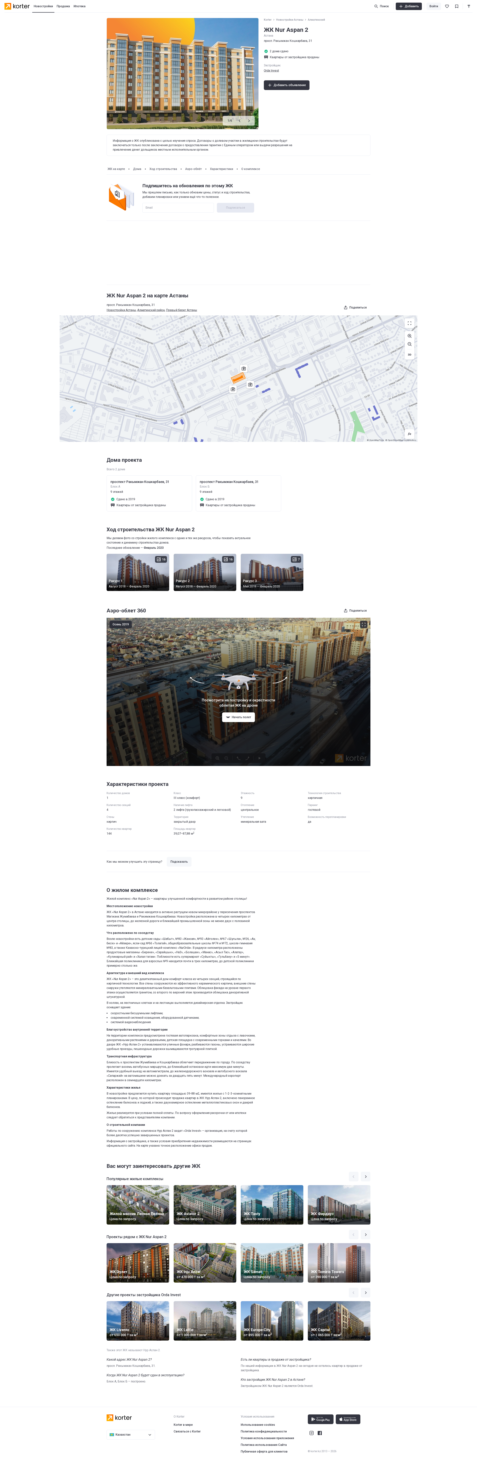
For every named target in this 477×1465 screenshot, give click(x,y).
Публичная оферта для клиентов (264, 1451)
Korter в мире (183, 1425)
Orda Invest (271, 70)
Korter (268, 19)
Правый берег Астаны (181, 310)
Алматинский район (151, 310)
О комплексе (250, 169)
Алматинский (316, 19)
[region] (238, 378)
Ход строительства (163, 169)
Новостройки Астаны (289, 19)
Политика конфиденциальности (264, 1431)
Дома (137, 169)
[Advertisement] (238, 253)
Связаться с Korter (187, 1431)
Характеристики (221, 169)
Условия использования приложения (267, 1438)
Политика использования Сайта (264, 1445)
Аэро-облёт (193, 169)
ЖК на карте (116, 169)
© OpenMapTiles (375, 440)
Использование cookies (258, 1425)
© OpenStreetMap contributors (400, 440)
